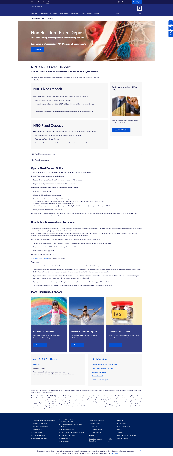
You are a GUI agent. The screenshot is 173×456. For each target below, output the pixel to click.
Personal (41, 2)
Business (54, 2)
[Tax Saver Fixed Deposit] (124, 311)
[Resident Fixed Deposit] (49, 311)
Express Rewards (97, 376)
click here (114, 453)
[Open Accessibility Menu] (119, 2)
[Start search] (140, 13)
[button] (96, 14)
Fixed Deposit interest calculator (103, 368)
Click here (40, 258)
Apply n (35, 364)
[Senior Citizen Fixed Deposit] (86, 311)
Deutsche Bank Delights (100, 380)
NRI (47, 2)
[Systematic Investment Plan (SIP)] (126, 106)
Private (33, 2)
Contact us (125, 2)
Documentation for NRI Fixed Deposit (104, 364)
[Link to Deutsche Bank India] (139, 8)
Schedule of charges (99, 372)
